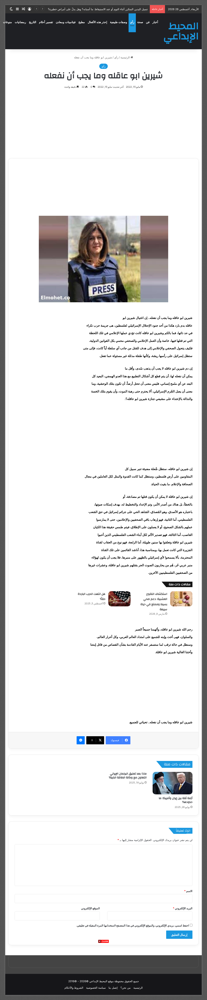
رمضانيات (20, 22)
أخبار (155, 22)
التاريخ (32, 22)
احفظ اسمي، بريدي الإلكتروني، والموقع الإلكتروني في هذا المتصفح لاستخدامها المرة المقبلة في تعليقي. (132, 925)
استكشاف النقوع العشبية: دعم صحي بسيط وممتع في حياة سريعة (153, 601)
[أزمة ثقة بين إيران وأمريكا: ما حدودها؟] (173, 783)
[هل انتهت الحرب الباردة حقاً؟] (119, 598)
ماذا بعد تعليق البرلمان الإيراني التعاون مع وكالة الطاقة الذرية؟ (128, 775)
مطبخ (81, 22)
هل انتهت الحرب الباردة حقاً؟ (91, 596)
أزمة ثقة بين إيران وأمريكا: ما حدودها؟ (175, 800)
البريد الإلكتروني (182, 908)
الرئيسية (125, 57)
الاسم (188, 891)
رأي (132, 22)
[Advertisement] (103, 971)
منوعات (7, 22)
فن (148, 22)
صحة (140, 22)
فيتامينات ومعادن (66, 22)
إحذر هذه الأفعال (97, 22)
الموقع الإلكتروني (90, 908)
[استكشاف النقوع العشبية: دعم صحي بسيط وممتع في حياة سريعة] (181, 598)
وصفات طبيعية (118, 22)
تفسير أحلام (46, 22)
